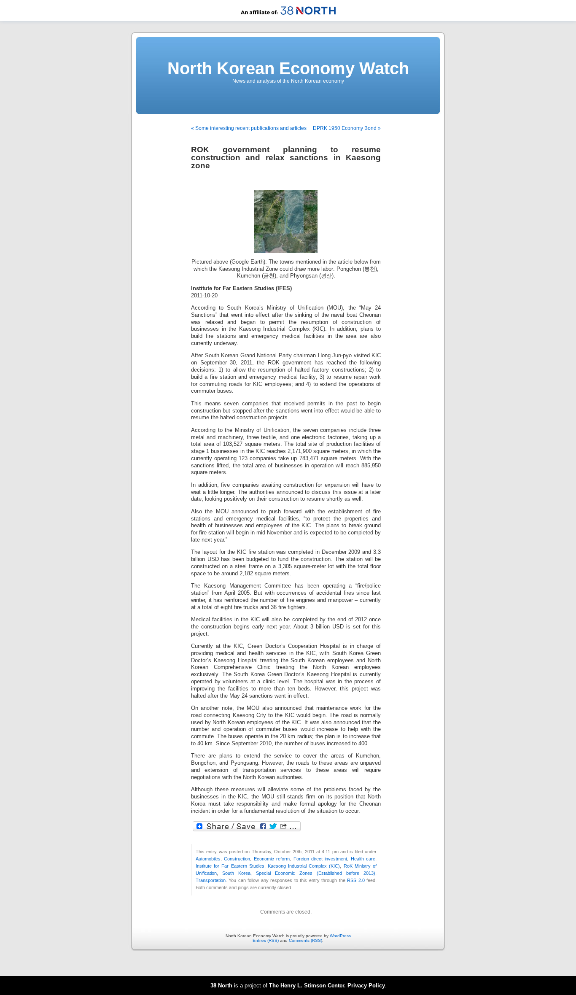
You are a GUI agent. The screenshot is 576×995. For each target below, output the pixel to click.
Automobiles (208, 858)
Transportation (211, 880)
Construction (237, 858)
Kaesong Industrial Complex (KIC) (304, 865)
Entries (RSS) (266, 940)
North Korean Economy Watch (288, 68)
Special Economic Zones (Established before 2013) (315, 873)
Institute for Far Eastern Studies (230, 865)
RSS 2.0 (355, 880)
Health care (363, 858)
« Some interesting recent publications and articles (249, 128)
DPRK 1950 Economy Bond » (347, 128)
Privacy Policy (366, 985)
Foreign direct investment (320, 858)
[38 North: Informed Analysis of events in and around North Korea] (288, 19)
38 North (221, 985)
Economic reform (272, 858)
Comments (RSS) (305, 940)
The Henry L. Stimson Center (306, 985)
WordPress (340, 935)
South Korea (236, 873)
